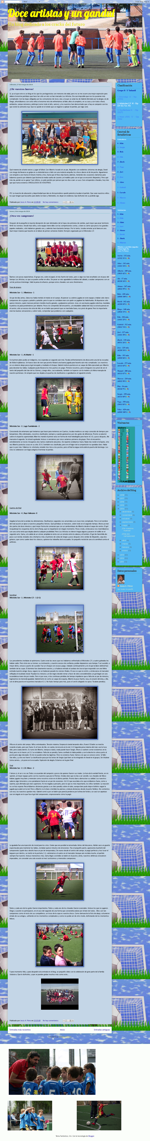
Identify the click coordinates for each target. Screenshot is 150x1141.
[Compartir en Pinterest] (73, 202)
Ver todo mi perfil (125, 589)
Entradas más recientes (20, 1030)
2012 (122, 558)
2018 (122, 495)
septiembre (127, 522)
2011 (122, 562)
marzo (125, 544)
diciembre (127, 512)
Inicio (62, 1030)
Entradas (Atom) (65, 1037)
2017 (122, 498)
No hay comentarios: (51, 202)
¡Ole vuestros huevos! (22, 89)
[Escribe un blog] (66, 202)
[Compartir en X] (68, 202)
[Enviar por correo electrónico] (64, 202)
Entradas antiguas (102, 1030)
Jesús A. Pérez (126, 586)
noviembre (127, 515)
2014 (122, 509)
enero (125, 550)
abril (124, 540)
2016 (122, 502)
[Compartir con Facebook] (70, 202)
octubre (126, 518)
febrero (125, 547)
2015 (122, 505)
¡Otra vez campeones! (22, 215)
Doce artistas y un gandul (61, 13)
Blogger (91, 1136)
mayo (125, 525)
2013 (122, 555)
